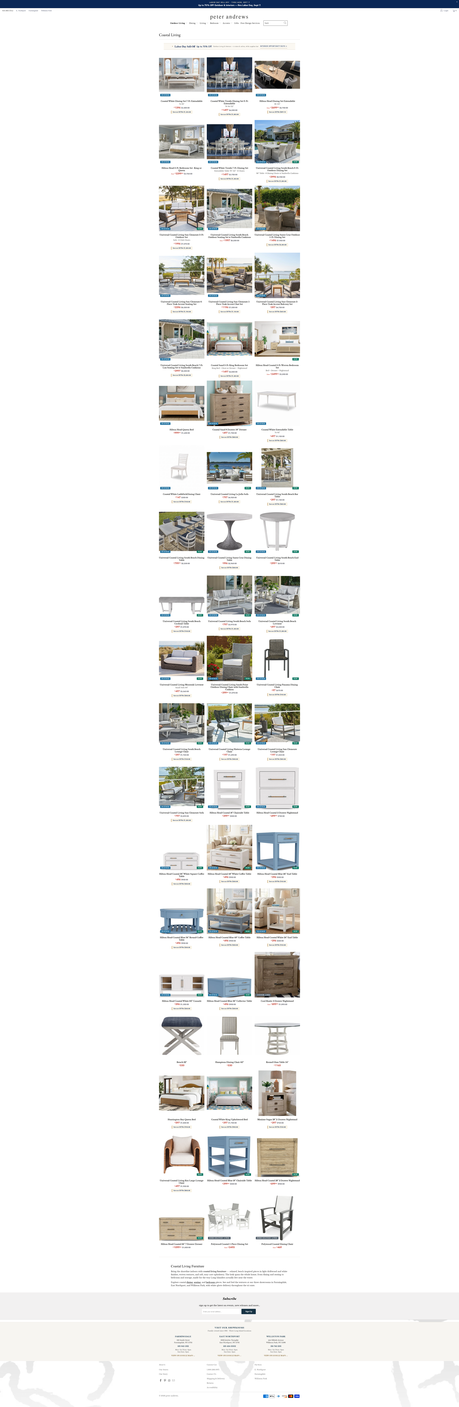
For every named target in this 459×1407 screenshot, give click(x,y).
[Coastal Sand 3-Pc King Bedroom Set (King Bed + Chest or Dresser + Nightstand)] (229, 339)
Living (203, 23)
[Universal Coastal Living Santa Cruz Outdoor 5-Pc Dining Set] (277, 208)
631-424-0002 (229, 1346)
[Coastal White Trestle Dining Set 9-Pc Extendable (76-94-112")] (229, 75)
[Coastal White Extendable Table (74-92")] (277, 403)
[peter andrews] (229, 15)
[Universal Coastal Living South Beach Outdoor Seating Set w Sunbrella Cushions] (229, 208)
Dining (192, 23)
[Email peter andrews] (173, 1380)
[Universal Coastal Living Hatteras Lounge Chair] (229, 723)
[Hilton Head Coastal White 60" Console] (181, 974)
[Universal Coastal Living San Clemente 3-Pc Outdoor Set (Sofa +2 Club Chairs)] (181, 208)
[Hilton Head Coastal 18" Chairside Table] (229, 786)
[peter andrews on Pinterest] (165, 1380)
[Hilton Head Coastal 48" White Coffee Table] (229, 847)
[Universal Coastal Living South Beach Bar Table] (277, 468)
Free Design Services (250, 23)
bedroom (210, 1282)
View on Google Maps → (183, 1355)
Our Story (163, 1374)
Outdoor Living (178, 23)
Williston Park (46, 11)
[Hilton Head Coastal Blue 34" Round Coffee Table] (181, 911)
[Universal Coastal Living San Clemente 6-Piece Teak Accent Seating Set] (181, 275)
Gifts (236, 23)
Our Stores (163, 1370)
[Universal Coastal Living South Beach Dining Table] (181, 531)
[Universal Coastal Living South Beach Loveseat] (277, 595)
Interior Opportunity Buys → (273, 46)
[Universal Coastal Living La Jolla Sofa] (229, 468)
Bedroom (214, 23)
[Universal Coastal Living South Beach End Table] (277, 531)
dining (189, 1282)
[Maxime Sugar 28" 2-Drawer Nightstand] (277, 1093)
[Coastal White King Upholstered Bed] (229, 1093)
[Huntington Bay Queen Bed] (181, 1093)
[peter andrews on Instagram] (169, 1380)
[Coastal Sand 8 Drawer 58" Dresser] (229, 403)
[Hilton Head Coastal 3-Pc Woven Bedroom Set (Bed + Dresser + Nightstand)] (277, 339)
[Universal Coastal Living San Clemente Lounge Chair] (277, 723)
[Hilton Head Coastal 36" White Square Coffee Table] (181, 847)
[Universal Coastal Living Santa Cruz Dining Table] (229, 531)
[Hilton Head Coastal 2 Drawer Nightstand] (277, 786)
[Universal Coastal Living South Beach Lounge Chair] (181, 723)
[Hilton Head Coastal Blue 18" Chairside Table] (229, 1154)
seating (197, 1282)
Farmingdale (33, 11)
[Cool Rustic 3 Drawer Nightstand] (277, 974)
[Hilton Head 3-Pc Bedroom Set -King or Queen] (181, 141)
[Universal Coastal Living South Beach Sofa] (229, 595)
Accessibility (212, 1387)
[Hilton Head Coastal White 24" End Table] (277, 911)
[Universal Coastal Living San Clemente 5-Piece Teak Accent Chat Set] (229, 275)
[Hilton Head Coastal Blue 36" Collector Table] (229, 974)
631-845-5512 (7, 11)
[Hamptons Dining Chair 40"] (229, 1036)
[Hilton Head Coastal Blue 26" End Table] (277, 847)
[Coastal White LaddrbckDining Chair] (181, 468)
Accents (227, 23)
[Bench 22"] (181, 1036)
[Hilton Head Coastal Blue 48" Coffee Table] (229, 911)
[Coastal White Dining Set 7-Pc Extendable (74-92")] (181, 75)
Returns (210, 1383)
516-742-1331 (275, 1346)
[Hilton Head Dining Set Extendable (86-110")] (277, 75)
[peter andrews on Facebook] (161, 1380)
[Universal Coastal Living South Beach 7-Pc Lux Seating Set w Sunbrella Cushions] (181, 339)
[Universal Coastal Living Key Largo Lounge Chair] (181, 1154)
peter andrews (172, 1396)
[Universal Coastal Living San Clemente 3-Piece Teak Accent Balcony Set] (277, 275)
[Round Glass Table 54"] (277, 1036)
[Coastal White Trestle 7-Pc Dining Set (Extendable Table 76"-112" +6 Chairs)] (229, 141)
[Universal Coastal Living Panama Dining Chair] (277, 658)
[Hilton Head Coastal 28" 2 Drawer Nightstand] (277, 1154)
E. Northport (21, 11)
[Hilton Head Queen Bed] (181, 403)
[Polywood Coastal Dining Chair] (277, 1218)
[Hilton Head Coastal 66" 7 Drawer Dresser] (181, 1218)
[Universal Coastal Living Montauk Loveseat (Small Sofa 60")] (181, 658)
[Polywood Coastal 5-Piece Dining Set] (229, 1218)
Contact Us (211, 1374)
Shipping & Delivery (216, 1379)
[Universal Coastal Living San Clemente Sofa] (181, 786)
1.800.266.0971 (213, 1370)
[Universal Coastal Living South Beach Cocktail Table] (181, 595)
